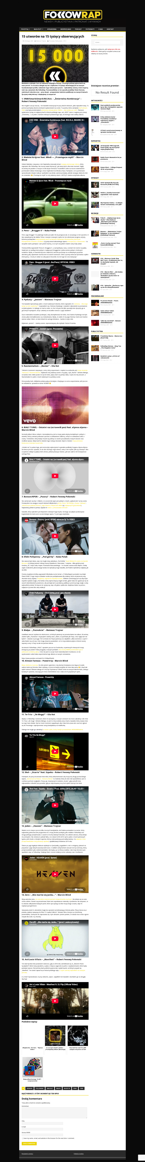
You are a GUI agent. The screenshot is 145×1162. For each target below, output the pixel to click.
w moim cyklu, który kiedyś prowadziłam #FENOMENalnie (63, 729)
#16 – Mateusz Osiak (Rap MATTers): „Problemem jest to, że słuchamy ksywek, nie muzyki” (112, 261)
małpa (58, 1088)
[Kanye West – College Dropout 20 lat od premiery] (95, 171)
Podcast (78, 29)
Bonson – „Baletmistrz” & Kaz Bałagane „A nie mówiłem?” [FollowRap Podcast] (111, 233)
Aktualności (96, 100)
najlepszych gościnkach (73, 505)
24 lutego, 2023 (28, 41)
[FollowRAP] (72, 26)
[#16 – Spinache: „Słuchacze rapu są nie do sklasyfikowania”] (95, 289)
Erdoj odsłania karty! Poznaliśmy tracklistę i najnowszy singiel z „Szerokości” (109, 119)
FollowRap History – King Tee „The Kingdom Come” (111, 347)
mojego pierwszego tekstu (70, 164)
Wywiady (95, 178)
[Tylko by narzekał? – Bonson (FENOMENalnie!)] (95, 325)
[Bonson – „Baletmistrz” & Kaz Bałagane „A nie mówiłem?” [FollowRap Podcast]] (95, 235)
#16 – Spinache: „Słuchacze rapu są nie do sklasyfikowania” (112, 286)
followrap (39, 1088)
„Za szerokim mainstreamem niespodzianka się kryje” (53, 899)
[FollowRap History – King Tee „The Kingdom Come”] (95, 350)
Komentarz (25, 1106)
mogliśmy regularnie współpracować (50, 578)
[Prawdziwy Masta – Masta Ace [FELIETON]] (95, 340)
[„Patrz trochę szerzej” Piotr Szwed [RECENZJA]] (95, 247)
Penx (75, 1088)
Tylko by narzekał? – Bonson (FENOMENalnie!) (111, 321)
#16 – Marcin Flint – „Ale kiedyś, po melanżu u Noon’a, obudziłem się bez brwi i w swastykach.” (112, 274)
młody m (67, 1088)
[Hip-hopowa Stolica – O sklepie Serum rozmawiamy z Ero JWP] (95, 207)
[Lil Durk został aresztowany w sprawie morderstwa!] (95, 134)
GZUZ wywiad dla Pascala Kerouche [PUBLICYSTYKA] (110, 183)
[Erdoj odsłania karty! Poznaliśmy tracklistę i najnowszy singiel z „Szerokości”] (95, 121)
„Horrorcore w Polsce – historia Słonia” (40, 779)
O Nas (100, 29)
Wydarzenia (51, 29)
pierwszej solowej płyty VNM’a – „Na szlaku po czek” (59, 110)
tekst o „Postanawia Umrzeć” (58, 508)
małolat (50, 1088)
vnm (81, 1088)
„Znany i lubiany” (80, 503)
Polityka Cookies (79, 1154)
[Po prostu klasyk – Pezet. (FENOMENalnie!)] (95, 305)
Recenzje (94, 213)
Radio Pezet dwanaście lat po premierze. (111, 158)
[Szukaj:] (107, 42)
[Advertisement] (107, 69)
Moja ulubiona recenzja (30, 665)
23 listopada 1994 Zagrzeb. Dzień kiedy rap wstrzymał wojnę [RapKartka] (110, 147)
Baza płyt (38, 29)
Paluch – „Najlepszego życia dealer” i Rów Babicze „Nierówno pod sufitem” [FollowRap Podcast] (110, 220)
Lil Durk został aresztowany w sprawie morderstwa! (111, 131)
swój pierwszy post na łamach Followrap (50, 239)
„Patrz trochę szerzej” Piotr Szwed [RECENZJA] (110, 244)
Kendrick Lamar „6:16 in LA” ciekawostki (110, 357)
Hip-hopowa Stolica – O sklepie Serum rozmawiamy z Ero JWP (111, 203)
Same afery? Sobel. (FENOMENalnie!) (107, 311)
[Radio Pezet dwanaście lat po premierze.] (95, 161)
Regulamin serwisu (27, 1154)
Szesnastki (96, 254)
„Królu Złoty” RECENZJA (65, 503)
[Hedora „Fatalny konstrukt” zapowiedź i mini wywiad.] (95, 197)
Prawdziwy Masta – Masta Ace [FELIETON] (111, 337)
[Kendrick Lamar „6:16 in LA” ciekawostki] (95, 360)
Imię (23, 1121)
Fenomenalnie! (97, 296)
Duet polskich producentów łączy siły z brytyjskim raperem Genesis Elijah (112, 107)
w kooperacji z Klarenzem (76, 241)
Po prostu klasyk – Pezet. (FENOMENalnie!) (110, 301)
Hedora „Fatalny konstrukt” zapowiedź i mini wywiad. (110, 193)
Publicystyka (58, 41)
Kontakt (110, 29)
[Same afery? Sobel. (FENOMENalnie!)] (95, 315)
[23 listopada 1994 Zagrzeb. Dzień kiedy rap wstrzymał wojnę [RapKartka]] (95, 150)
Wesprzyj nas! (65, 29)
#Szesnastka (68, 239)
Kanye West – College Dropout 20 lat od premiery (111, 168)
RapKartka (95, 141)
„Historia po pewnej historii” (31, 505)
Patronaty (90, 29)
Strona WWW (26, 1132)
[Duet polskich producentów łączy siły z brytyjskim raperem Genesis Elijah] (95, 109)
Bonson (29, 1088)
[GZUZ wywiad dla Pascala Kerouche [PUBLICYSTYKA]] (95, 187)
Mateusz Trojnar (41, 41)
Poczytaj (24, 29)
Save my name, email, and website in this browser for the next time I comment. (49, 1138)
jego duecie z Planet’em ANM (52, 505)
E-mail (24, 1127)
